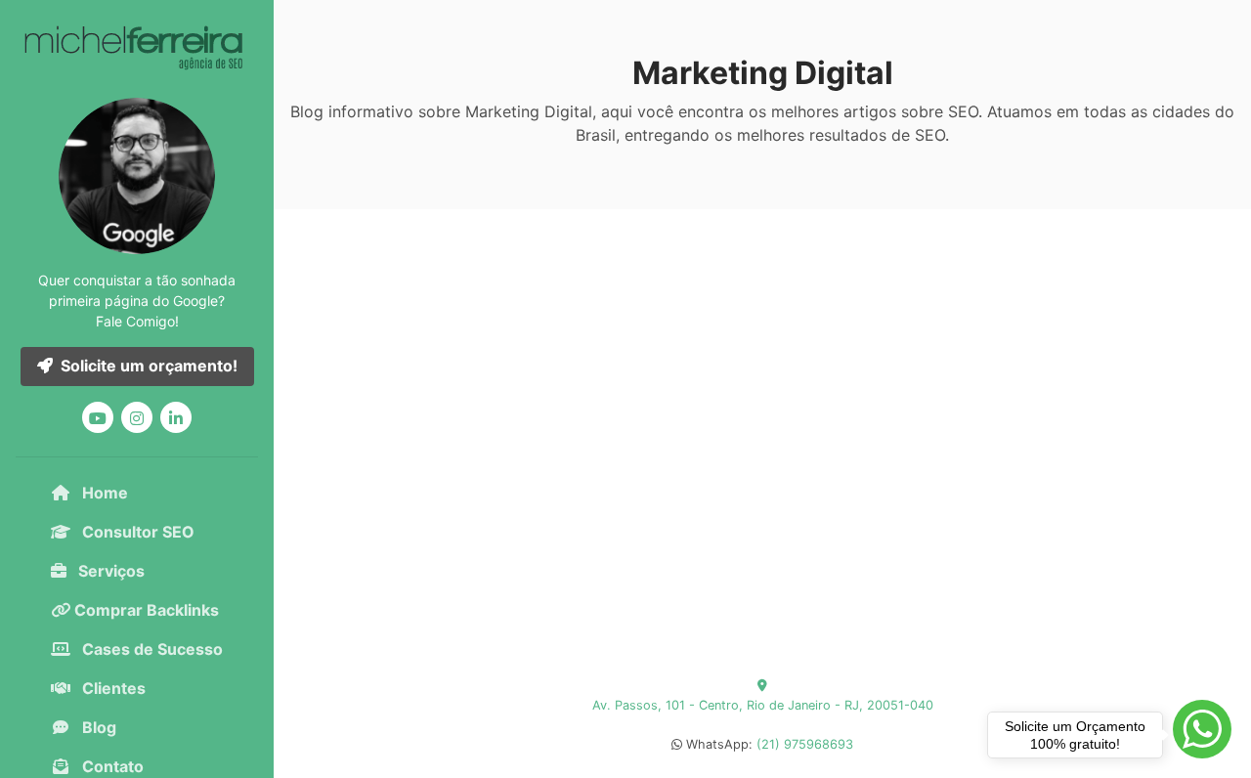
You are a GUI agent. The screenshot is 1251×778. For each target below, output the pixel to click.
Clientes (112, 688)
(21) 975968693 (804, 744)
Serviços (109, 571)
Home (103, 492)
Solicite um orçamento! (149, 365)
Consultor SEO (136, 531)
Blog (97, 727)
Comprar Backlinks (144, 610)
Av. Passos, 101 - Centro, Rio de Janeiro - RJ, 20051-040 (762, 705)
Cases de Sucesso (150, 649)
